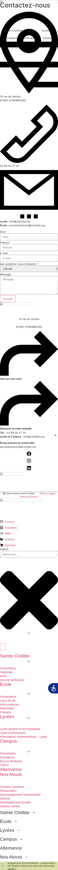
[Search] (2, 647)
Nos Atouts (11, 856)
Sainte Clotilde (13, 30)
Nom (3, 232)
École (31, 30)
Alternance (30, 38)
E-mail (4, 253)
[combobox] (29, 554)
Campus (12, 38)
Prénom (4, 242)
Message (5, 274)
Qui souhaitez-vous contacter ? (19, 264)
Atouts (47, 38)
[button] (28, 790)
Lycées (46, 30)
